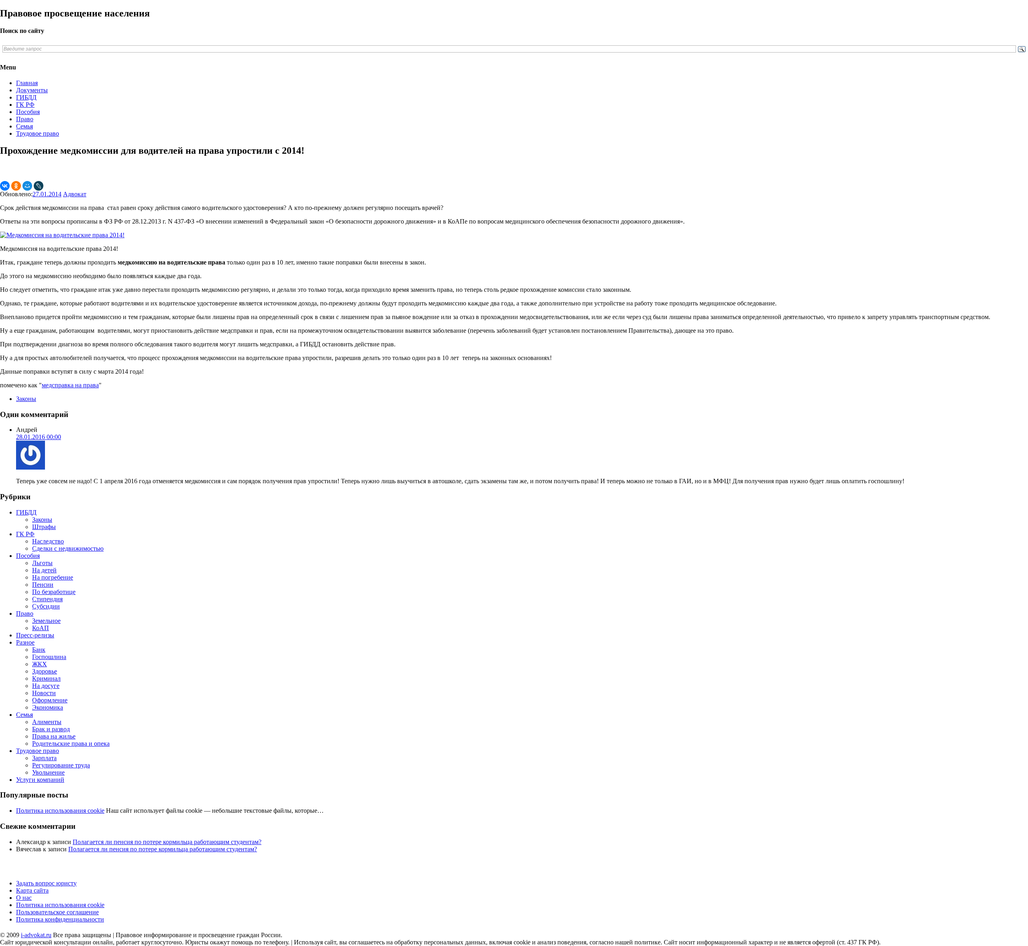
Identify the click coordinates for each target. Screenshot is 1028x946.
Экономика (47, 707)
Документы (32, 90)
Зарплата (44, 758)
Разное (25, 642)
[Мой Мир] (27, 186)
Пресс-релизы (35, 635)
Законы (26, 398)
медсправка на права (70, 385)
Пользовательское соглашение (57, 912)
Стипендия (47, 599)
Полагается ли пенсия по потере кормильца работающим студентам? (167, 841)
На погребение (52, 577)
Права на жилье (53, 736)
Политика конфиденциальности (60, 919)
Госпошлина (49, 656)
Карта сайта (32, 890)
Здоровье (44, 671)
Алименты (46, 721)
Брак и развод (51, 729)
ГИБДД (26, 97)
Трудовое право (37, 133)
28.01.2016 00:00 (38, 436)
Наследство (48, 541)
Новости (44, 693)
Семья (24, 126)
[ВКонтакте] (5, 186)
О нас (24, 897)
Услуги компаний (40, 779)
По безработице (53, 591)
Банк (38, 649)
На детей (44, 570)
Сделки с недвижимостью (68, 548)
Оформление (49, 700)
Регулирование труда (61, 765)
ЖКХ (39, 664)
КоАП (40, 628)
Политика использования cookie (60, 904)
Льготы (42, 562)
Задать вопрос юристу (46, 883)
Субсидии (46, 606)
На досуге (45, 685)
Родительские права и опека (71, 743)
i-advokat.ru (36, 935)
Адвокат (74, 194)
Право (24, 119)
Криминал (46, 678)
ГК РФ (25, 104)
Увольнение (48, 772)
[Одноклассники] (16, 186)
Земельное (46, 620)
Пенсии (42, 584)
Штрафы (44, 526)
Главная (27, 82)
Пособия (28, 111)
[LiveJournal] (38, 186)
